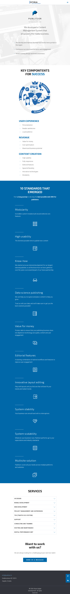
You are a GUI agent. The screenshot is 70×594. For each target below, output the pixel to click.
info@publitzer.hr (7, 575)
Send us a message (35, 560)
